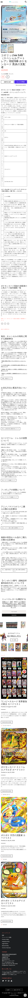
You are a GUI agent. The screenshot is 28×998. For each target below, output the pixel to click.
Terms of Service (6, 948)
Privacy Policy (5, 939)
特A (3, 77)
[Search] (26, 2)
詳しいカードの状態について (8, 480)
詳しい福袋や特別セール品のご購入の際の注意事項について (14, 570)
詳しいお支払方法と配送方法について (10, 428)
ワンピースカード (7, 725)
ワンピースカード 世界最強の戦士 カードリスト (14, 702)
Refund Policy (5, 945)
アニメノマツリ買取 (6, 937)
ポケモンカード (6, 794)
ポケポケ (5, 859)
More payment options (21, 85)
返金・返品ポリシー (6, 378)
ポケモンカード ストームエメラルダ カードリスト (13, 768)
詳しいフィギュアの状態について (9, 497)
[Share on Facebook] (2, 323)
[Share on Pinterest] (8, 323)
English (8, 989)
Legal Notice (5, 943)
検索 (3, 935)
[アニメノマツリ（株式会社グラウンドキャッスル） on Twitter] (3, 981)
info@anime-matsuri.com (8, 965)
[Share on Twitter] (5, 323)
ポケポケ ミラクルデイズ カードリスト (13, 902)
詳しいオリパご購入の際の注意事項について (12, 528)
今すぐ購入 (14, 640)
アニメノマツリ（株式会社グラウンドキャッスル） (18, 993)
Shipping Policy (6, 941)
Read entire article (6, 722)
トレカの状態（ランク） (7, 74)
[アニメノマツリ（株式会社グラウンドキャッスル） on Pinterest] (6, 981)
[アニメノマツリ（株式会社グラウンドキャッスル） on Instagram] (9, 981)
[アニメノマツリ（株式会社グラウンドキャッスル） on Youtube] (11, 981)
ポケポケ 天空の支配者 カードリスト (13, 836)
